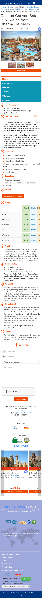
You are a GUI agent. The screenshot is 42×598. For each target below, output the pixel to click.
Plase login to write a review (12, 196)
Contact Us (6, 564)
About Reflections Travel (11, 554)
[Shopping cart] (33, 3)
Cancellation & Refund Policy (12, 570)
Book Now (21, 70)
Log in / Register (14, 3)
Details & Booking (15, 492)
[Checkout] (3, 8)
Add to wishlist (25, 28)
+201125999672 (21, 411)
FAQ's (4, 560)
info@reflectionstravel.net (22, 413)
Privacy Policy (7, 567)
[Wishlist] (28, 3)
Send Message (21, 399)
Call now (26, 579)
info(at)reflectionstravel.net (19, 582)
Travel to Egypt (7, 557)
